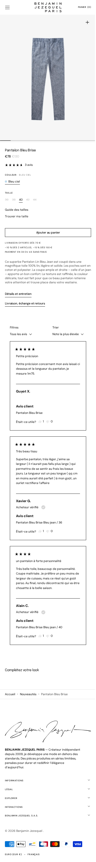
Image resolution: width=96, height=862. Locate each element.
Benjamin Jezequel (29, 834)
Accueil (10, 698)
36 (7, 200)
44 (34, 200)
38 (14, 200)
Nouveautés (28, 698)
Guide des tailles (16, 210)
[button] (7, 7)
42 (28, 200)
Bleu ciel (14, 182)
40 (21, 200)
